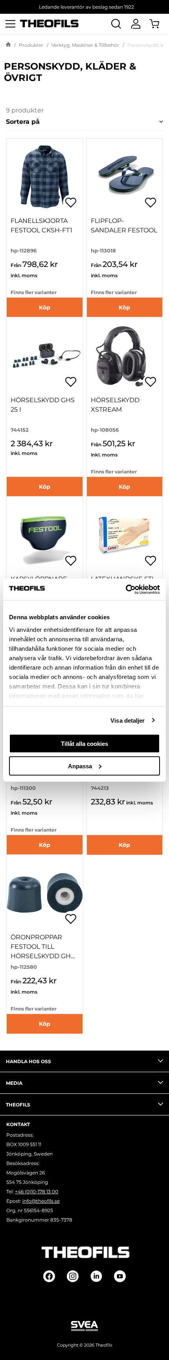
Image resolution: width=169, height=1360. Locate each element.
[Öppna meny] (10, 23)
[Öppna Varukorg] (159, 23)
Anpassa (80, 765)
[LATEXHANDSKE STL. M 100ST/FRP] (125, 535)
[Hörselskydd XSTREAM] (125, 356)
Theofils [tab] (18, 1105)
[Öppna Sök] (116, 23)
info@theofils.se (41, 1201)
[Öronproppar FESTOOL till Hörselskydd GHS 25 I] (45, 893)
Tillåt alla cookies (84, 743)
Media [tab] (14, 1083)
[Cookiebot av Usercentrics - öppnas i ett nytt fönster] (125, 589)
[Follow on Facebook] (49, 1276)
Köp (44, 307)
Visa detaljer (127, 720)
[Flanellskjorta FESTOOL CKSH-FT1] (45, 177)
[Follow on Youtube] (120, 1276)
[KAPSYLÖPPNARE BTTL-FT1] (45, 535)
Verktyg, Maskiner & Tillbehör (85, 45)
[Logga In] (135, 23)
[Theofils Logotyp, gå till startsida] (49, 24)
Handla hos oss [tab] (28, 1061)
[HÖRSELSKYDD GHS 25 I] (45, 356)
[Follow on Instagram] (72, 1276)
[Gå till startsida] (8, 45)
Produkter (31, 45)
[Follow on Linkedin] (96, 1276)
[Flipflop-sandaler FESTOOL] (125, 177)
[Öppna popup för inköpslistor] (71, 202)
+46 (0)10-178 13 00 (36, 1191)
